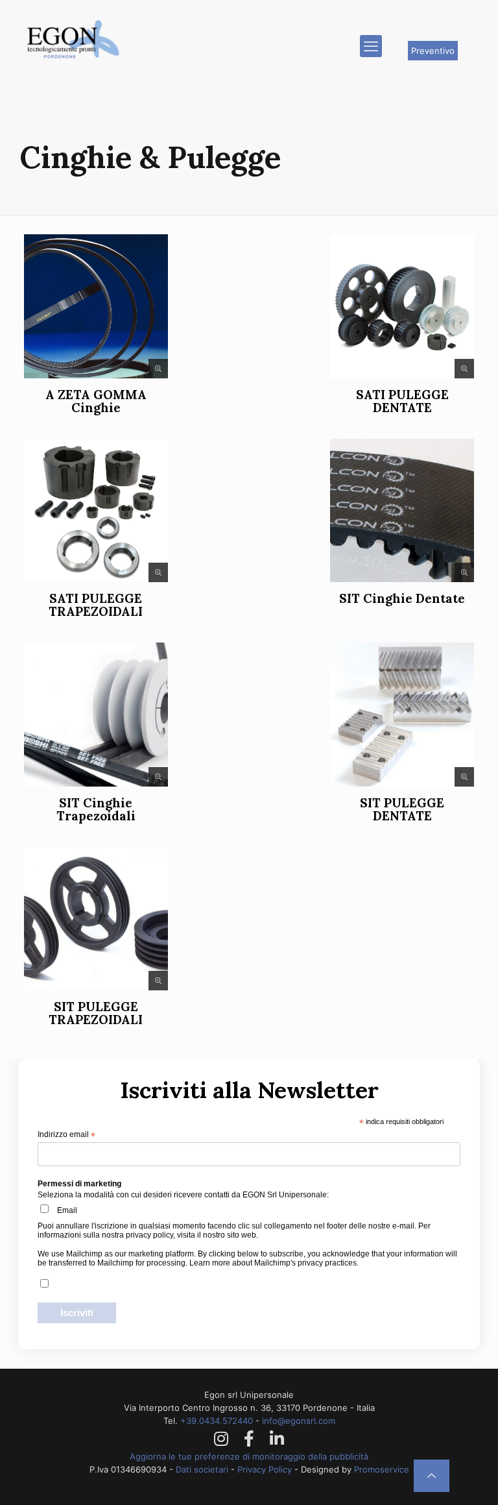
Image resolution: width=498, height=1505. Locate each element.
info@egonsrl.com (298, 1420)
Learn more (209, 1262)
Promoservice (381, 1469)
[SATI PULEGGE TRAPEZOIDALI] (96, 511)
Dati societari (202, 1469)
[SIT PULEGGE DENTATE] (402, 714)
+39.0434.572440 (217, 1420)
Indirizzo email (66, 1135)
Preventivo (433, 50)
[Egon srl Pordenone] (73, 59)
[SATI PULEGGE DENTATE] (402, 306)
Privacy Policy (264, 1469)
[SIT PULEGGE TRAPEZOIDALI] (96, 919)
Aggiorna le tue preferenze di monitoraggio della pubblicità (249, 1456)
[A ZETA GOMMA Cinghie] (96, 306)
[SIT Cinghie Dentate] (402, 511)
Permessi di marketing (79, 1183)
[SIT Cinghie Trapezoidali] (96, 714)
